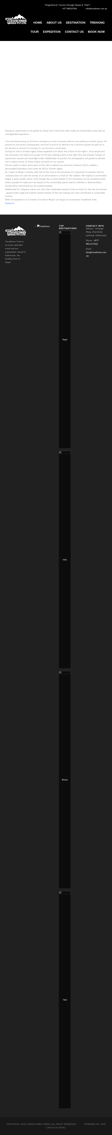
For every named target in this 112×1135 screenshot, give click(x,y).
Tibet (65, 1000)
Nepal (64, 340)
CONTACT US (74, 31)
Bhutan (65, 780)
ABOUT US (54, 22)
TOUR (34, 31)
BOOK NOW (96, 31)
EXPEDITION (52, 31)
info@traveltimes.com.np (96, 9)
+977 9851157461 (69, 9)
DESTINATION (75, 22)
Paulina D (9, 203)
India (65, 560)
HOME (37, 22)
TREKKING (97, 22)
